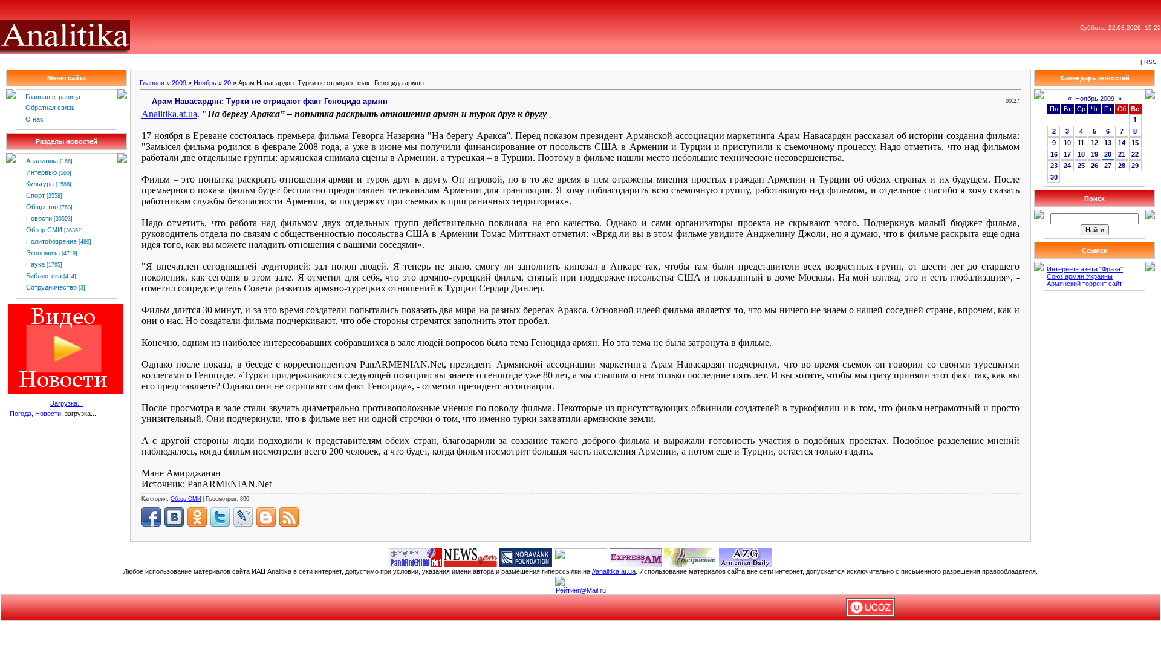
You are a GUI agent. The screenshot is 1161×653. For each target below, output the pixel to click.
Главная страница (52, 96)
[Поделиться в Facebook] (151, 517)
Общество (42, 206)
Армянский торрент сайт (1084, 283)
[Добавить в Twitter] (220, 517)
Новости (39, 218)
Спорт (35, 195)
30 (1054, 177)
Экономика (43, 252)
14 (1121, 142)
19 (1094, 154)
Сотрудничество (51, 287)
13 (1107, 142)
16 (1054, 154)
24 (1067, 165)
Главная (152, 82)
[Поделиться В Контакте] (174, 517)
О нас (34, 119)
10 (1067, 142)
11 (1081, 142)
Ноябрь (205, 82)
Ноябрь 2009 (1094, 98)
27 (1107, 165)
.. (169, 114)
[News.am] (470, 556)
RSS (1150, 62)
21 (1121, 154)
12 (1094, 142)
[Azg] (745, 556)
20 (227, 82)
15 (1135, 142)
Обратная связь (50, 107)
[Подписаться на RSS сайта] (289, 517)
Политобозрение (51, 241)
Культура (40, 183)
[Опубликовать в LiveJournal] (243, 517)
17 (1067, 154)
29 (1135, 165)
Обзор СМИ (44, 229)
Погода (20, 413)
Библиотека (44, 275)
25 (1081, 165)
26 (1094, 165)
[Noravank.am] (525, 556)
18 (1081, 154)
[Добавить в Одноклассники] (197, 517)
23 (1054, 165)
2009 (179, 82)
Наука (35, 264)
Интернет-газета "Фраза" (1085, 269)
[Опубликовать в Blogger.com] (266, 517)
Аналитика (42, 160)
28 (1121, 165)
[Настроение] (690, 556)
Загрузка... (66, 403)
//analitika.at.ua (614, 571)
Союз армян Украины (1080, 276)
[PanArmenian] (415, 556)
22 (1135, 154)
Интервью (41, 172)
